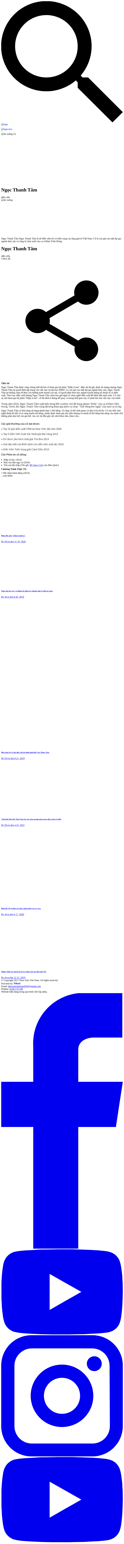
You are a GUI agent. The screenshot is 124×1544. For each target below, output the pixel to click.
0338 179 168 (16, 989)
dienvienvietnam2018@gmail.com (24, 986)
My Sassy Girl (36, 465)
